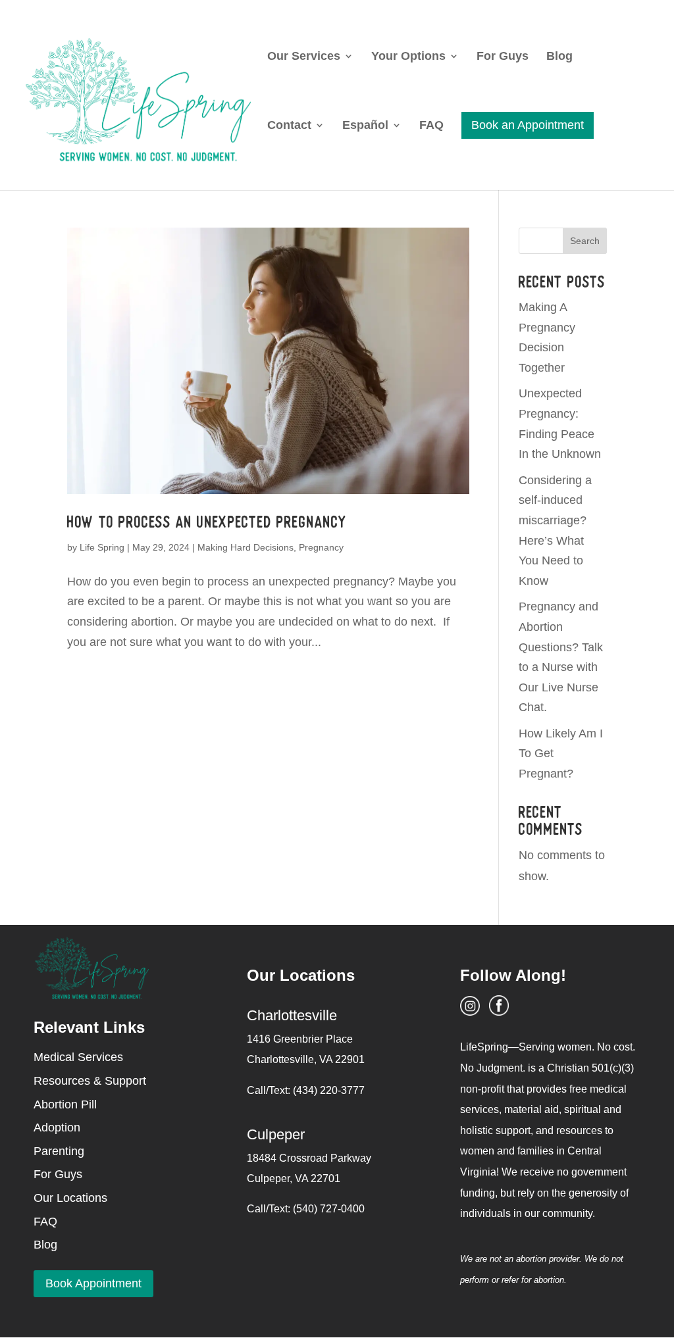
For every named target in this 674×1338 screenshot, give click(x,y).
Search (585, 240)
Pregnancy (321, 547)
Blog (559, 56)
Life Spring (102, 547)
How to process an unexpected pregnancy (207, 522)
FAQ (431, 126)
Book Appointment (93, 1283)
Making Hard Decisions (245, 547)
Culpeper (276, 1134)
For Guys (503, 56)
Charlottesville (292, 1015)
